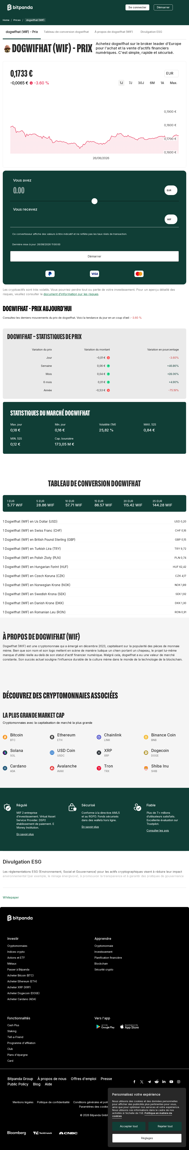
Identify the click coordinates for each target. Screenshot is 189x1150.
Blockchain (101, 963)
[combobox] (170, 190)
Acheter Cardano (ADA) (21, 999)
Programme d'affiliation (21, 1043)
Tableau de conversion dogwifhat (66, 31)
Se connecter (137, 7)
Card (10, 1060)
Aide (48, 1084)
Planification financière (108, 957)
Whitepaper (11, 897)
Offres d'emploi (83, 1079)
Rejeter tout (165, 1126)
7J (130, 83)
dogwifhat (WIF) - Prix (22, 32)
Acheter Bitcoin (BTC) (20, 975)
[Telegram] (149, 1082)
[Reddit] (156, 1082)
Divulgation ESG (151, 31)
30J (141, 83)
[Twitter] (142, 1082)
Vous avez (22, 180)
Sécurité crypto (103, 969)
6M (152, 83)
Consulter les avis (158, 830)
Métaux (11, 963)
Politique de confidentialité (53, 1102)
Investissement (103, 951)
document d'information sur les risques (71, 294)
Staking (11, 1031)
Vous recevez (25, 209)
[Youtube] (171, 1082)
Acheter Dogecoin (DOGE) (23, 993)
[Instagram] (179, 1082)
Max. (173, 83)
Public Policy (17, 1084)
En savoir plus (25, 834)
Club (10, 1048)
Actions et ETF (16, 957)
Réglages (147, 1138)
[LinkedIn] (164, 1082)
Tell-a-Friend (15, 1037)
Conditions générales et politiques (94, 1102)
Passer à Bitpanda (18, 969)
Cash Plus (13, 1025)
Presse (106, 1079)
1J (121, 83)
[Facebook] (134, 1082)
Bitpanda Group (20, 1079)
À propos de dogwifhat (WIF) (114, 31)
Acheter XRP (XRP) (19, 987)
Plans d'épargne (17, 1054)
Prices (17, 20)
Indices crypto (16, 951)
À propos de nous (51, 1079)
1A (162, 83)
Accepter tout (129, 1126)
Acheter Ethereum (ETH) (22, 981)
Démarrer (163, 7)
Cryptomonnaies (17, 945)
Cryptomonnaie (103, 945)
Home (6, 20)
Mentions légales (23, 1102)
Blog (36, 1084)
